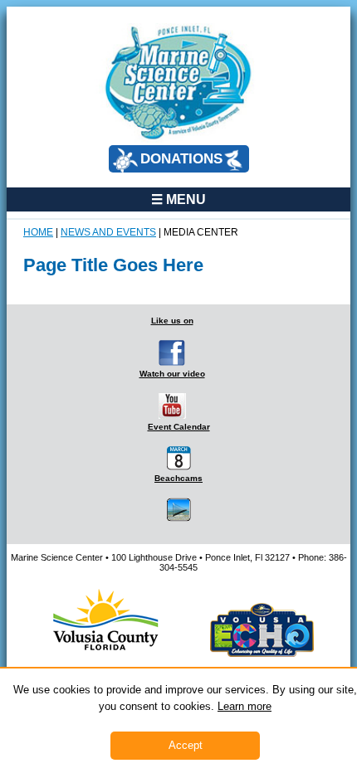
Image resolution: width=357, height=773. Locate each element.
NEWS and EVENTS (108, 232)
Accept (186, 745)
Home (38, 232)
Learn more (244, 706)
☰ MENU (178, 199)
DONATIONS (181, 159)
